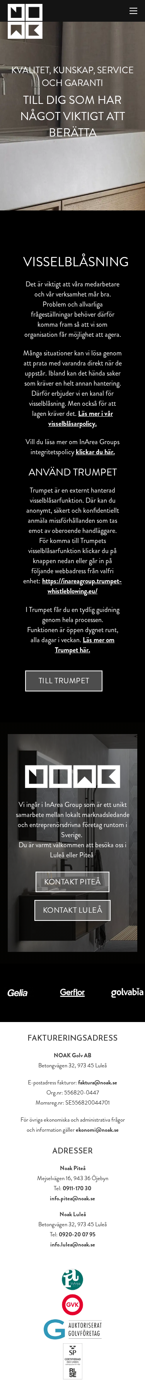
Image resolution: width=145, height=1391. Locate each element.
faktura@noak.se (97, 1082)
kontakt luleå (72, 910)
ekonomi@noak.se (97, 1130)
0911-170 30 (77, 1188)
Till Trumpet (64, 681)
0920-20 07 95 (77, 1234)
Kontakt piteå (72, 882)
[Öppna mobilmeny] (133, 11)
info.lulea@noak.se (72, 1244)
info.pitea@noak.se (72, 1198)
